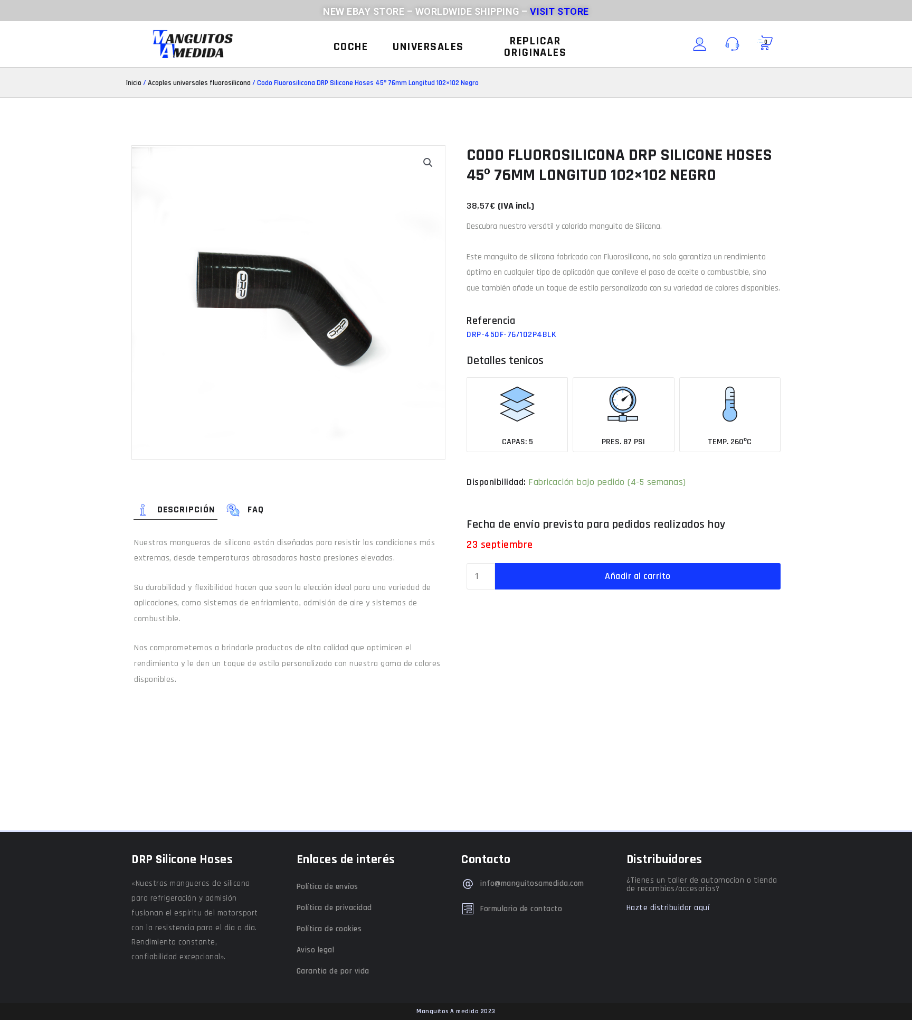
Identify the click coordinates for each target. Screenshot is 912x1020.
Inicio (133, 83)
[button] (351, 47)
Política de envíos (327, 887)
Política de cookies (329, 929)
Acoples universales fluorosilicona (199, 83)
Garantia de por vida (333, 971)
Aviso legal (316, 950)
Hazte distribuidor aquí (668, 907)
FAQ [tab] (256, 509)
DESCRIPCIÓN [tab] (186, 509)
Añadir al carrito (638, 576)
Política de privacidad (334, 908)
